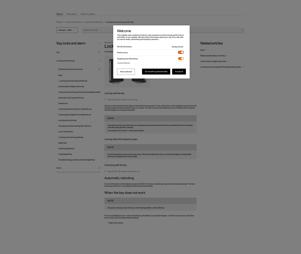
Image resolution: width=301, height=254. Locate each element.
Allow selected (126, 72)
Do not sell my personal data (156, 72)
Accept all (179, 72)
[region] (151, 52)
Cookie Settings (123, 63)
